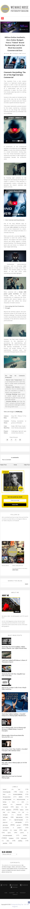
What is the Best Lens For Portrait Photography (12, 777)
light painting (19, 817)
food (4, 812)
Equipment (11, 892)
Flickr (4, 794)
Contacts (15, 894)
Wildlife (20, 797)
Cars (19, 789)
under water (24, 838)
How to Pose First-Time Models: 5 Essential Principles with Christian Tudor (14, 749)
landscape (5, 817)
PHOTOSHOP (22, 892)
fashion (21, 809)
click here (15, 570)
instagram (5, 814)
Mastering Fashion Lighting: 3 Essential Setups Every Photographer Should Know (14, 714)
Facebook (25, 885)
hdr (23, 812)
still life (22, 832)
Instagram (14, 885)
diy (26, 807)
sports (9, 832)
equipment (8, 809)
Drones (21, 792)
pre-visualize (6, 827)
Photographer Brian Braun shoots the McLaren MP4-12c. (13, 736)
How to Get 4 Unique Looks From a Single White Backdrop (14, 688)
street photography (7, 835)
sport (25, 830)
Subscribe (15, 504)
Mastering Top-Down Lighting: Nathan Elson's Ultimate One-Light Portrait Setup (14, 647)
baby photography (21, 799)
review (15, 830)
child (22, 802)
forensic (14, 812)
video (8, 840)
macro (4, 819)
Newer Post (3, 465)
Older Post (27, 465)
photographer (18, 822)
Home (15, 465)
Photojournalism (6, 797)
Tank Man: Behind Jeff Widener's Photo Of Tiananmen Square (14, 661)
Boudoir (4, 789)
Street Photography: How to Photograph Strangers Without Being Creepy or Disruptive (14, 729)
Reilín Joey (19, 411)
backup (4, 802)
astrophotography (7, 799)
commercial (18, 804)
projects (19, 827)
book (13, 802)
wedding (20, 840)
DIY (17, 892)
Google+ (15, 887)
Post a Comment (6, 459)
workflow (5, 843)
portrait (19, 825)
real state (5, 830)
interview (19, 814)
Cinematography (6, 792)
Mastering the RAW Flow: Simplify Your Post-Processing (13, 674)
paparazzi (5, 822)
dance (17, 807)
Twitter (4, 885)
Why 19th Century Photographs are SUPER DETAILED (14, 763)
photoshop (5, 825)
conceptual (5, 807)
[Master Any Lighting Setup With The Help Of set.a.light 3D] (15, 27)
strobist (25, 835)
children (5, 804)
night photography (18, 819)
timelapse (11, 838)
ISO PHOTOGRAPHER (17, 794)
